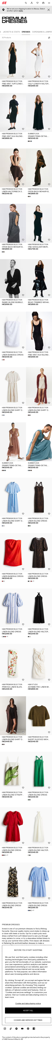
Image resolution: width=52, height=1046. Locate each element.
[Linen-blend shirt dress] (13, 386)
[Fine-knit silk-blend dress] (39, 331)
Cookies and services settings (28, 1020)
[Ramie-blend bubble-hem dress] (13, 278)
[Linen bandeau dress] (13, 331)
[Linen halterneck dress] (13, 167)
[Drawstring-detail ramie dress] (39, 112)
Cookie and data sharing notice (28, 1003)
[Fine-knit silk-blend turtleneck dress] (13, 112)
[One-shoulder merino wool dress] (39, 223)
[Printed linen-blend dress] (13, 663)
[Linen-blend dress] (39, 497)
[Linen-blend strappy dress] (13, 771)
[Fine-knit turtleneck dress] (13, 60)
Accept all (28, 1010)
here (21, 11)
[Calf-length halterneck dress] (39, 60)
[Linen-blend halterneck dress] (39, 607)
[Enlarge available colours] (30, 141)
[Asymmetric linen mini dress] (39, 663)
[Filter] (48, 38)
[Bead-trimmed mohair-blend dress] (39, 278)
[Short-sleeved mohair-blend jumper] (39, 715)
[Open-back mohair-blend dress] (39, 167)
